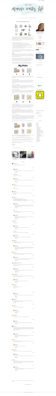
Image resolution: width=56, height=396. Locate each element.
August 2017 (38, 129)
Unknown (14, 184)
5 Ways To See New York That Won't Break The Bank (40, 59)
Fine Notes (14, 284)
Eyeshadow (39, 65)
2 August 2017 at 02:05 (15, 263)
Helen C (14, 359)
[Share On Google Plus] (33, 146)
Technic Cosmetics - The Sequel (40, 131)
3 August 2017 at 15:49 (15, 326)
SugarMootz (14, 240)
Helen (14, 339)
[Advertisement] (40, 71)
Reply (33, 167)
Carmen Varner (15, 163)
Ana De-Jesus (14, 349)
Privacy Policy (37, 118)
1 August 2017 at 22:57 (17, 204)
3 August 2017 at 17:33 (17, 334)
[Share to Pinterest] (32, 146)
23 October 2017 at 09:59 (15, 360)
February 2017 (38, 140)
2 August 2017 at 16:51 (17, 321)
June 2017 (38, 137)
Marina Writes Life (26, 392)
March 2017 (38, 139)
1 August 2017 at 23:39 (17, 246)
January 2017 (38, 141)
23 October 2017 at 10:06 (17, 367)
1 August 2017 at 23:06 (15, 221)
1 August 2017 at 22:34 (17, 179)
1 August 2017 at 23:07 (17, 226)
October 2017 (38, 128)
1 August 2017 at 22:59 (15, 210)
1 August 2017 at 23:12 (15, 231)
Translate (40, 113)
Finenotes (14, 288)
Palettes (41, 64)
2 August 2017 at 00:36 (15, 252)
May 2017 (38, 138)
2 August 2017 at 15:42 (15, 306)
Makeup (39, 64)
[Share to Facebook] (30, 146)
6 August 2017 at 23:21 (15, 350)
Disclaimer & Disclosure (38, 117)
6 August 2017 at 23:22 (17, 354)
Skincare (37, 65)
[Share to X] (31, 146)
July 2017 (38, 136)
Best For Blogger (31, 392)
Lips (41, 65)
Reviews (37, 64)
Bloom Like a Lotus (15, 274)
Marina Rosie (16, 178)
